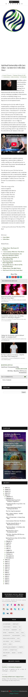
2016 (6, 567)
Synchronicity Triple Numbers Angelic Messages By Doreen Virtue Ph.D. (13, 445)
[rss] (15, 4)
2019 (6, 572)
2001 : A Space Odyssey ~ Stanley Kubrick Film (14, 514)
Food (18, 638)
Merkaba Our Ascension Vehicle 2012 (12, 435)
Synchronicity (6, 635)
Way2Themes (15, 691)
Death (10, 644)
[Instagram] (13, 689)
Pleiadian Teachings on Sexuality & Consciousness (13, 463)
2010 (6, 493)
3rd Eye (5, 644)
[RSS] (15, 689)
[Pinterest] (22, 689)
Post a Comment (7, 380)
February (9, 498)
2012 (6, 559)
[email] (17, 4)
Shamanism (14, 629)
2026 (6, 583)
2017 (6, 569)
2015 (6, 565)
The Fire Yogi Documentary (13, 511)
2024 (6, 580)
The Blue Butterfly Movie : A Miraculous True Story (13, 524)
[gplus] (10, 4)
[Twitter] (6, 689)
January (8, 496)
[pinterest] (22, 4)
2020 (6, 574)
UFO (20, 626)
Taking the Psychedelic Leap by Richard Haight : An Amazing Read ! (12, 336)
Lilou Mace (6, 239)
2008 (6, 489)
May (7, 545)
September (9, 552)
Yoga (23, 635)
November (9, 556)
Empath (4, 655)
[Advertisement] (14, 50)
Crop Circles (6, 629)
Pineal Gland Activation (9, 638)
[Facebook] (8, 689)
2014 (6, 563)
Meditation (11, 632)
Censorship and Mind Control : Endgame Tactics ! (13, 676)
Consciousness (6, 77)
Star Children (6, 652)
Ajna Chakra (6, 641)
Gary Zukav (6, 237)
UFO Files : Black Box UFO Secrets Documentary (15, 535)
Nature (4, 632)
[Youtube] (19, 689)
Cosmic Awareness (14, 77)
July (7, 548)
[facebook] (8, 4)
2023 (6, 578)
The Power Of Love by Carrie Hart (12, 270)
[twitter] (6, 4)
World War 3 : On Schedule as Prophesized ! (11, 667)
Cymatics (21, 647)
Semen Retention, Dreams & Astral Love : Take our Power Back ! (13, 297)
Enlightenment (16, 635)
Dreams (13, 652)
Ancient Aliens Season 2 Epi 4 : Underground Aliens (14, 508)
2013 (6, 561)
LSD (12, 641)
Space (17, 632)
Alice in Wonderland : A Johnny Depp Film (15, 518)
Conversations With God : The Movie (13, 251)
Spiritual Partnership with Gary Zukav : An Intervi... (16, 538)
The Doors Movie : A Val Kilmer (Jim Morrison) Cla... (15, 527)
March (8, 541)
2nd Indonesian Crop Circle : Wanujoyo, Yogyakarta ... (13, 500)
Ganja (22, 632)
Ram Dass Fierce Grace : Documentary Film (12, 531)
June (7, 546)
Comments (23, 77)
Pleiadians (17, 641)
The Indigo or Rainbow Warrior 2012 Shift (11, 454)
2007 (6, 487)
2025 (6, 582)
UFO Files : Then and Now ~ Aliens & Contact (13, 472)
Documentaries (6, 624)
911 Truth (5, 649)
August (8, 550)
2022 (6, 576)
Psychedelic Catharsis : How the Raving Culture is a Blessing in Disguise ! (12, 316)
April (7, 543)
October (8, 554)
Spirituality (16, 624)
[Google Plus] (10, 689)
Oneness (15, 626)
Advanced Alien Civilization (10, 647)
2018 (6, 570)
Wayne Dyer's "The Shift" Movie (12, 268)
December (9, 558)
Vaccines (20, 652)
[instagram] (13, 4)
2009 (6, 491)
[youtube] (19, 4)
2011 (6, 495)
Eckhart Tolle (13, 649)
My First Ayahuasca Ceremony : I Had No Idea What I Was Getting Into (12, 355)
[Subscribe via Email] (17, 689)
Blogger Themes (14, 693)
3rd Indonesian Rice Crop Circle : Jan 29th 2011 (15, 504)
